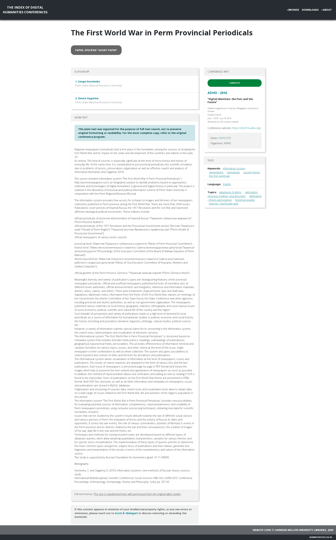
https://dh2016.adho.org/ (246, 128)
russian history (251, 172)
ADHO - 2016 (217, 93)
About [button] (327, 9)
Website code (262, 530)
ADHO (222, 138)
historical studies (245, 200)
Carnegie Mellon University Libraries (300, 530)
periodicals (233, 172)
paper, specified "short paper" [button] (96, 50)
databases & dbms (230, 192)
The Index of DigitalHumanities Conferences (25, 9)
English (227, 184)
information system (234, 168)
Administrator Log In (320, 537)
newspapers (216, 172)
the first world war (219, 176)
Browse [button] (293, 9)
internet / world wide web (223, 203)
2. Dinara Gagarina (87, 98)
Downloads (310, 9)
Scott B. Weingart (126, 513)
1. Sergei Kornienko (87, 81)
